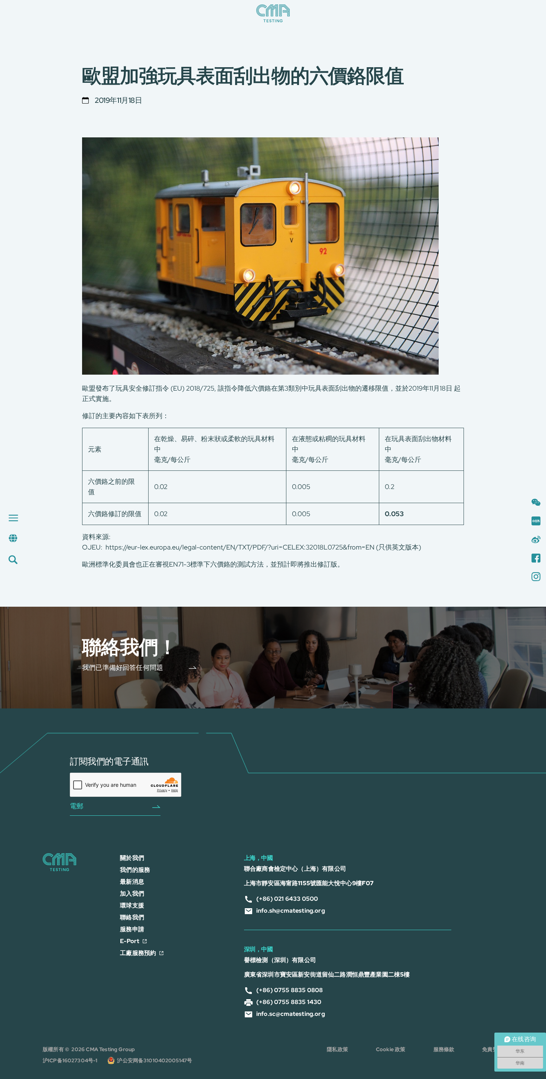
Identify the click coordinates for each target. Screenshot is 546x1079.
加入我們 (132, 893)
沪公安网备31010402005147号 (154, 1060)
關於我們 (132, 858)
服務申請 (132, 929)
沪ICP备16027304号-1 (70, 1060)
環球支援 (132, 905)
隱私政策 (337, 1049)
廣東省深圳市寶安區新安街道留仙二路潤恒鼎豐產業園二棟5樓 (327, 974)
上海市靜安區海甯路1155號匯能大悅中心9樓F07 (309, 883)
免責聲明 (492, 1049)
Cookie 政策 (391, 1049)
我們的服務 (135, 870)
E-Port (129, 941)
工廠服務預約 (138, 953)
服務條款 (444, 1049)
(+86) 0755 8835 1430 (289, 1002)
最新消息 (132, 882)
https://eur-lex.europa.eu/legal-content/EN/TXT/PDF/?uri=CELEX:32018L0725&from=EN (239, 547)
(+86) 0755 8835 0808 (289, 990)
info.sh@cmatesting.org (290, 911)
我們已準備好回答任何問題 (122, 667)
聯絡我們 (132, 917)
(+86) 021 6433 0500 (287, 899)
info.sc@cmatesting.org (290, 1014)
